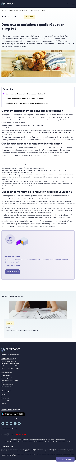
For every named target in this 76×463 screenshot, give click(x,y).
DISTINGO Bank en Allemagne (10, 368)
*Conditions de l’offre (12, 265)
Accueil (3, 10)
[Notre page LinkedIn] (8, 424)
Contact (3, 394)
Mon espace (5, 398)
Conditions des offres (39, 441)
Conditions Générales (27, 441)
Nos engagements (6, 378)
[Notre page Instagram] (12, 424)
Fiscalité (29, 17)
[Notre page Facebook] (3, 424)
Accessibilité (5, 401)
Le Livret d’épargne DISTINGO (10, 361)
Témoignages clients (7, 384)
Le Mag (11, 10)
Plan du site (69, 441)
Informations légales (16, 439)
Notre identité (5, 375)
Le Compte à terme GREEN (9, 366)
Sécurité (3, 403)
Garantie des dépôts (50, 441)
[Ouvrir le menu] (72, 4)
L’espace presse (6, 386)
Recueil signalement (60, 441)
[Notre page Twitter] (16, 424)
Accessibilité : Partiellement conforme (12, 441)
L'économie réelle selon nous (9, 380)
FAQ (2, 396)
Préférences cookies (60, 439)
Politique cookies (50, 439)
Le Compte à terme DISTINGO (10, 363)
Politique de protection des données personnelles (33, 439)
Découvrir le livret (12, 271)
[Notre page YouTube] (20, 424)
